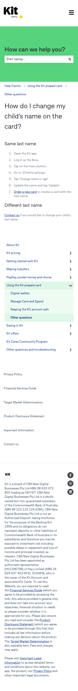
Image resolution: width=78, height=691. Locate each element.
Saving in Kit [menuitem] (14, 325)
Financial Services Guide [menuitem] (20, 388)
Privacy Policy (43, 671)
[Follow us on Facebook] (70, 475)
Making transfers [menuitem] (17, 269)
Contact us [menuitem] (11, 444)
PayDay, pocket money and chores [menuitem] (28, 277)
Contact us (12, 215)
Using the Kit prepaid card (44, 86)
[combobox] (35, 59)
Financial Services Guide (26, 590)
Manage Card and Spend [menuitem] (27, 301)
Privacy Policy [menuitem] (13, 374)
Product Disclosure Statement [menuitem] (24, 416)
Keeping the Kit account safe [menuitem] (30, 309)
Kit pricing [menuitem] (13, 253)
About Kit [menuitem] (12, 245)
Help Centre (13, 86)
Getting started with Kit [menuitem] (22, 261)
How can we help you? (35, 50)
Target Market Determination (29, 641)
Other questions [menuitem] (21, 317)
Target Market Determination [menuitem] (23, 402)
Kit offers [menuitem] (12, 333)
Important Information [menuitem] (19, 430)
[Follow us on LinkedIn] (70, 492)
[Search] (69, 59)
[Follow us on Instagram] (70, 483)
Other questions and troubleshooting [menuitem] (31, 350)
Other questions (15, 94)
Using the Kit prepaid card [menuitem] (23, 285)
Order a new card (25, 192)
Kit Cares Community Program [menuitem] (27, 342)
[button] (70, 253)
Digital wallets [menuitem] (20, 293)
